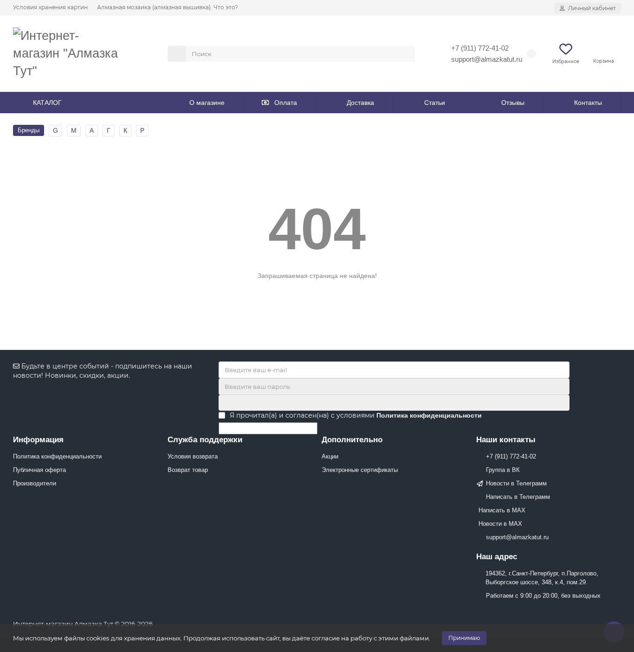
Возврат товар (188, 469)
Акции (330, 456)
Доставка (360, 102)
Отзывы (512, 102)
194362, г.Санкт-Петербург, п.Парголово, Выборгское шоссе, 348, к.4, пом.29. (541, 578)
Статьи (434, 102)
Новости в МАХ (500, 523)
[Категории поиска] (177, 54)
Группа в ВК (503, 469)
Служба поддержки (205, 439)
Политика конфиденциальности (57, 456)
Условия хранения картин (50, 7)
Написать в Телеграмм (518, 496)
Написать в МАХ (502, 510)
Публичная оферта (39, 469)
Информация (38, 439)
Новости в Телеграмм (516, 483)
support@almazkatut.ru (486, 59)
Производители (34, 483)
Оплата (285, 102)
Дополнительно (352, 439)
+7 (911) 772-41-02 (480, 48)
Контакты (588, 102)
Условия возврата (193, 456)
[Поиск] (405, 53)
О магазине (207, 102)
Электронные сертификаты (360, 469)
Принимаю (464, 637)
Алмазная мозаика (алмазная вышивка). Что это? (167, 7)
